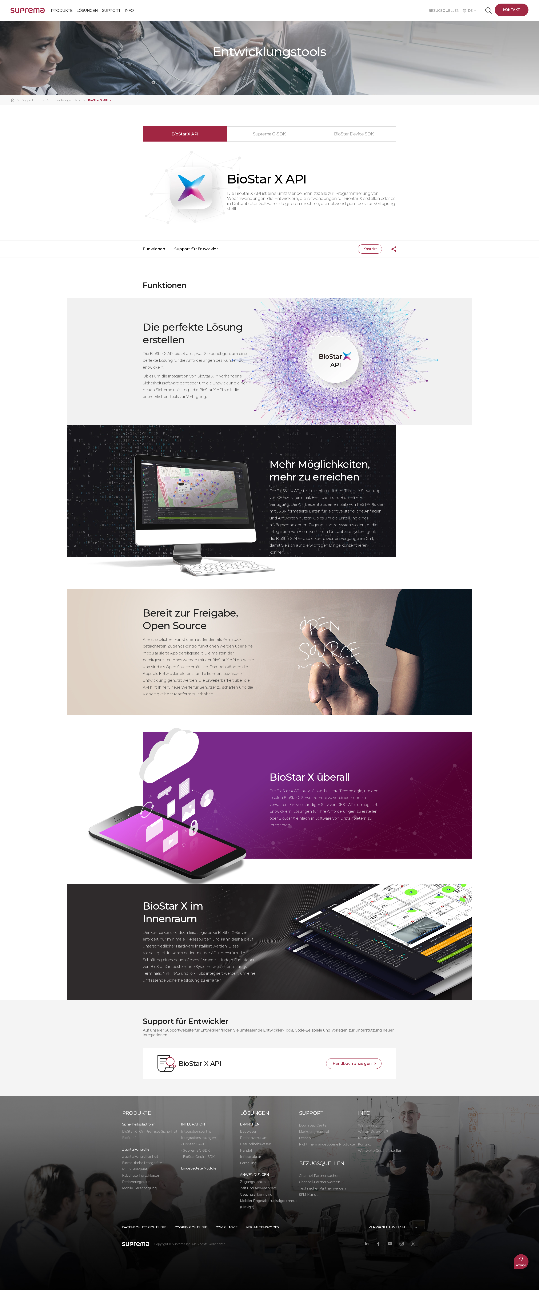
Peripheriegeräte (136, 1182)
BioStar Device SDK (354, 133)
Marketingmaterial (314, 1132)
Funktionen (154, 249)
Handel (246, 1150)
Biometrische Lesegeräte (142, 1163)
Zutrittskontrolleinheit (140, 1157)
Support (27, 100)
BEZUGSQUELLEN (444, 11)
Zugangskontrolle (255, 1182)
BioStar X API (98, 100)
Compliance (226, 1227)
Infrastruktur (250, 1157)
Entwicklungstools (64, 100)
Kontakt (511, 10)
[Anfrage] (521, 1261)
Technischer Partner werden (322, 1188)
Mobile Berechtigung (139, 1188)
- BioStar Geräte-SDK (198, 1157)
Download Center (313, 1125)
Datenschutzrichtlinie (144, 1227)
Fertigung (248, 1163)
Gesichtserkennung (256, 1194)
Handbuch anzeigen (352, 1063)
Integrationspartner (197, 1131)
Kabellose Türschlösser (140, 1176)
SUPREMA (28, 12)
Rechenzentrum (253, 1138)
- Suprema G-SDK (195, 1150)
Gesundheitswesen (255, 1144)
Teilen (390, 249)
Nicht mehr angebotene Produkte (327, 1144)
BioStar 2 (129, 1138)
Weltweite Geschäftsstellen (380, 1151)
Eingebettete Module (198, 1168)
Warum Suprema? (373, 1132)
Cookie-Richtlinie (191, 1227)
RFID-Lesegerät (134, 1169)
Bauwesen (248, 1131)
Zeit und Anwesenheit (258, 1188)
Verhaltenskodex (262, 1227)
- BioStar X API (192, 1144)
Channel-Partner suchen (319, 1176)
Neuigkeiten (368, 1138)
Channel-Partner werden (319, 1182)
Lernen (305, 1138)
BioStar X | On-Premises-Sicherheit (149, 1131)
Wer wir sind (368, 1125)
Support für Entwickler (196, 249)
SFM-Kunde (308, 1195)
